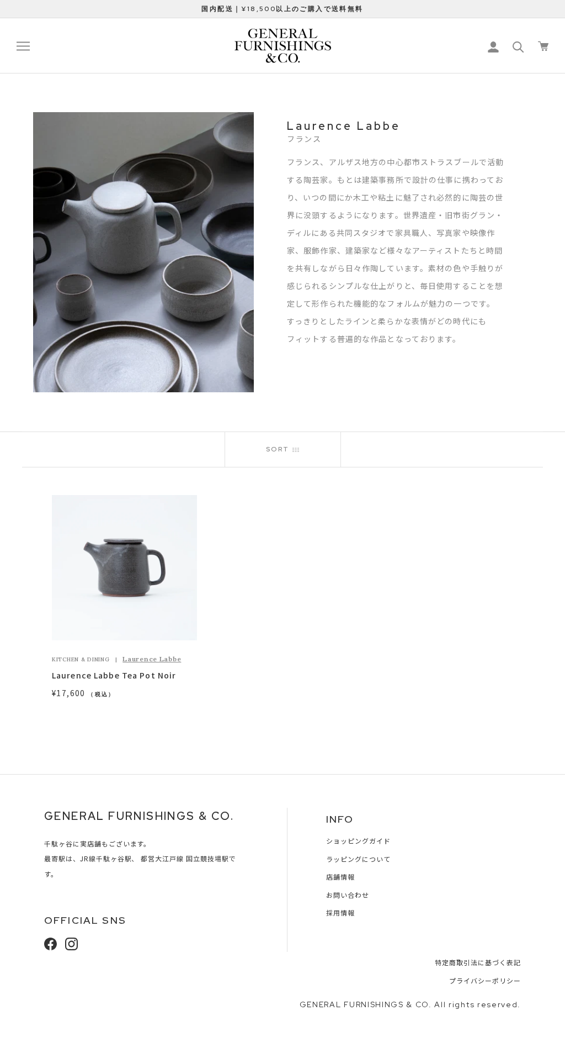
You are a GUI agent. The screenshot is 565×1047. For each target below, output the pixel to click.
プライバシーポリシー (485, 980)
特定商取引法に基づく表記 (478, 962)
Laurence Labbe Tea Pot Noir (114, 675)
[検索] (518, 46)
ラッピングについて (358, 859)
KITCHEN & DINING (81, 659)
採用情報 (340, 912)
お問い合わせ (347, 894)
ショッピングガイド (358, 840)
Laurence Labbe (151, 659)
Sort (279, 449)
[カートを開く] (543, 46)
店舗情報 (340, 876)
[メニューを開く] (23, 46)
